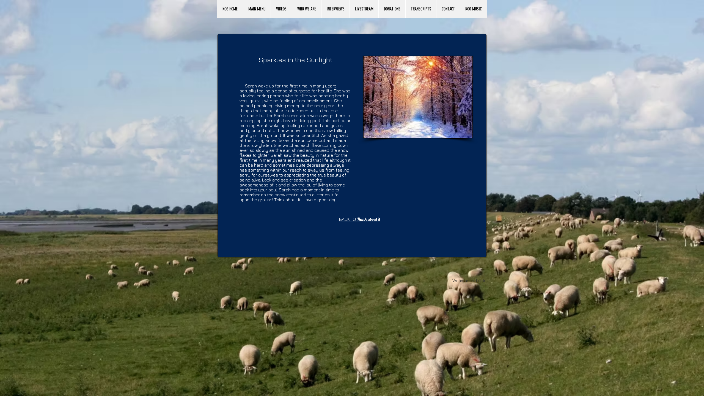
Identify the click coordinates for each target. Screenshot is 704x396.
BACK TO (359, 219)
